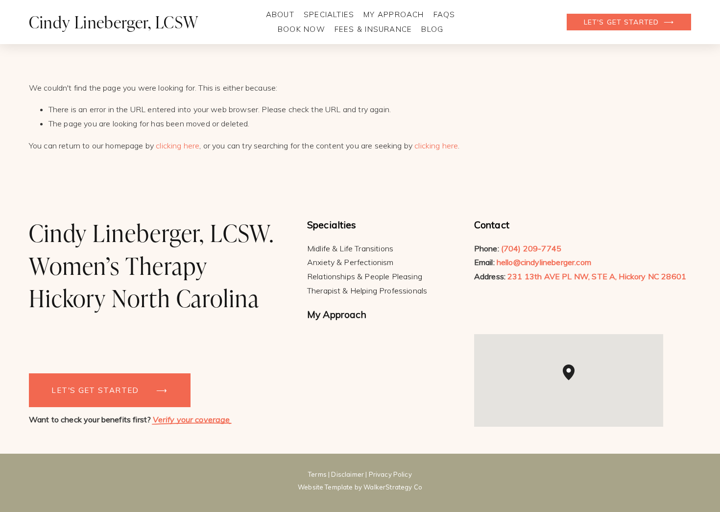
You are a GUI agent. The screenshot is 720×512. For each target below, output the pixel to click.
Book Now (301, 29)
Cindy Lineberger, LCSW (114, 22)
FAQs (444, 14)
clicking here (177, 145)
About (280, 14)
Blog (432, 29)
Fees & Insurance (373, 29)
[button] (574, 380)
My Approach (393, 14)
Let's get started (623, 22)
